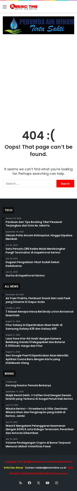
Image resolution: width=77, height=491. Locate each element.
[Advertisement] (38, 78)
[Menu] (5, 8)
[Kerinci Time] (24, 6)
